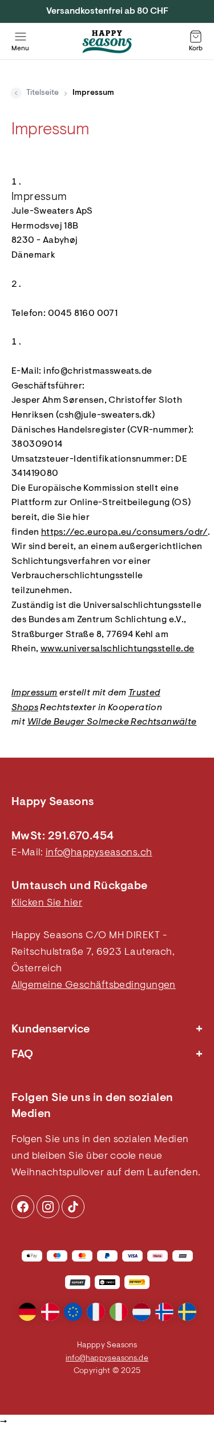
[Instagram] (23, 1207)
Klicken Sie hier (46, 903)
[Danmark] (50, 1312)
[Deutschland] (27, 1312)
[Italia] (119, 1312)
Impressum (34, 693)
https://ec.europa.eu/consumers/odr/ (124, 532)
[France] (96, 1312)
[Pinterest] (48, 1207)
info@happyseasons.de (107, 1359)
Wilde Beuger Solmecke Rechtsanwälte (112, 722)
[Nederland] (141, 1312)
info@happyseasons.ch (99, 853)
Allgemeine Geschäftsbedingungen (93, 985)
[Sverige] (187, 1312)
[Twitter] (73, 1207)
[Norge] (164, 1312)
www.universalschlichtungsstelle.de (118, 649)
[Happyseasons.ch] (107, 41)
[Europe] (73, 1312)
